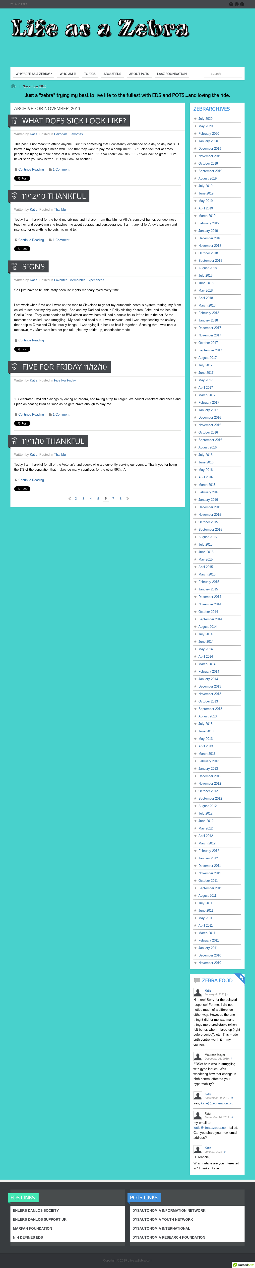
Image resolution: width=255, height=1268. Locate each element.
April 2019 (205, 208)
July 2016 (205, 455)
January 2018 (208, 320)
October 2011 (208, 881)
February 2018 (208, 313)
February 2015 (208, 582)
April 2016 (205, 477)
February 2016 (208, 492)
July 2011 (205, 903)
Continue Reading (31, 169)
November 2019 (209, 156)
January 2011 (208, 948)
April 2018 (205, 298)
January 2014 (208, 679)
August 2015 (207, 537)
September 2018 (210, 260)
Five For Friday (65, 380)
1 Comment (61, 169)
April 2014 (205, 656)
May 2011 (205, 918)
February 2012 (208, 851)
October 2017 (208, 343)
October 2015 (208, 522)
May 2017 (205, 380)
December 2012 (209, 776)
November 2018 (209, 246)
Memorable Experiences (86, 280)
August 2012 (207, 806)
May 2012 (205, 828)
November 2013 (209, 694)
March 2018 (206, 305)
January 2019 (208, 231)
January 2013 (208, 768)
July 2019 (205, 186)
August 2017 (207, 358)
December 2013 (209, 686)
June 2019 (205, 193)
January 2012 (208, 858)
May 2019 (205, 201)
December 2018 (209, 238)
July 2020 (205, 119)
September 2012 (210, 798)
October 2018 (208, 253)
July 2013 (205, 724)
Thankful (60, 209)
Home (13, 86)
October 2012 (208, 791)
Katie (33, 134)
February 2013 (208, 761)
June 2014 (205, 641)
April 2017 (205, 387)
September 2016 (210, 440)
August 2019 (207, 178)
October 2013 (208, 701)
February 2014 (208, 671)
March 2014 (206, 664)
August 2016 (207, 447)
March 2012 (206, 843)
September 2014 (210, 619)
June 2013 (205, 731)
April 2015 (205, 567)
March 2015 (206, 574)
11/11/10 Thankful (53, 441)
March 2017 (206, 395)
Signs (33, 266)
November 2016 (209, 425)
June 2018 (205, 283)
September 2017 (210, 350)
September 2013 (210, 709)
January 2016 (208, 500)
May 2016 (205, 470)
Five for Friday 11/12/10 (64, 367)
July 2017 (205, 365)
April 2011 (205, 925)
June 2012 (205, 821)
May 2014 (205, 649)
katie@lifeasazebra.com (210, 1128)
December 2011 (209, 866)
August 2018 (207, 268)
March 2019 (206, 216)
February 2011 (208, 940)
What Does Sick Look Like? (74, 120)
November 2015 (209, 514)
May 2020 (205, 126)
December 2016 (209, 417)
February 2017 (208, 402)
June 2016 (205, 462)
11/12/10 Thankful (54, 196)
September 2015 (210, 529)
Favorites (76, 134)
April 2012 (205, 836)
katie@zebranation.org (217, 1103)
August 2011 (207, 895)
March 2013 (206, 754)
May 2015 (205, 559)
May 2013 (205, 739)
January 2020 (208, 141)
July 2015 (205, 544)
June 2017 (205, 373)
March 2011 (206, 933)
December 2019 (209, 148)
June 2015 (205, 552)
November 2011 (209, 873)
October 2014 (208, 612)
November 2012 (209, 783)
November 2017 (209, 335)
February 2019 (208, 223)
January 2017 (208, 410)
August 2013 (207, 716)
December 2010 (209, 955)
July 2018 (205, 275)
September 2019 (210, 171)
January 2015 (208, 589)
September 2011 (210, 888)
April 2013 (205, 746)
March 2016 (206, 485)
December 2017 (209, 328)
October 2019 (208, 163)
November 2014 (209, 604)
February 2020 (208, 133)
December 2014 (209, 597)
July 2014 (205, 634)
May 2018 (205, 290)
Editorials (60, 134)
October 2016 (208, 432)
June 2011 (205, 910)
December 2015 (209, 507)
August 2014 (207, 627)
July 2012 (205, 813)
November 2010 (209, 963)
